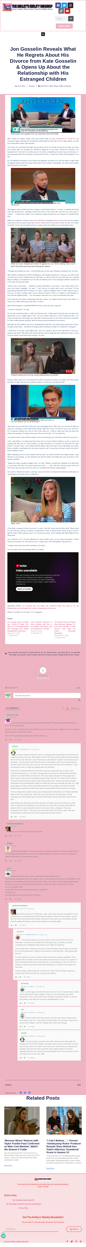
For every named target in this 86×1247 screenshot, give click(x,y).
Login (78, 688)
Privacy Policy (23, 1208)
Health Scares (52, 652)
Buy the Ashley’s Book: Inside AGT (24, 1200)
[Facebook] (58, 5)
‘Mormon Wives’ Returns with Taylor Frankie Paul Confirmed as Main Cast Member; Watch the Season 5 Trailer (21, 1145)
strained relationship (41, 223)
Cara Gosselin (13, 652)
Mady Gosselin (52, 655)
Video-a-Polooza (65, 86)
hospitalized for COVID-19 (65, 139)
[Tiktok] (61, 11)
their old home (38, 316)
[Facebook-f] (67, 1241)
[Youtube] (67, 11)
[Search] (71, 18)
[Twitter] (64, 5)
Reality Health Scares (65, 655)
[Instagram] (70, 5)
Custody (31, 652)
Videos (76, 655)
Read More (8, 1165)
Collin (65, 220)
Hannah (56, 220)
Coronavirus (23, 652)
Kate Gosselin (32, 655)
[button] (43, 34)
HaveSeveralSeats (31, 934)
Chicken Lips (24, 749)
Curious (31, 986)
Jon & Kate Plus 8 (63, 652)
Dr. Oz (43, 652)
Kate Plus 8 (44, 86)
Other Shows (53, 86)
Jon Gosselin (21, 655)
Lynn (21, 908)
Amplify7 (12, 1242)
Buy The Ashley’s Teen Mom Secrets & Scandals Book (23, 1204)
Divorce (37, 652)
